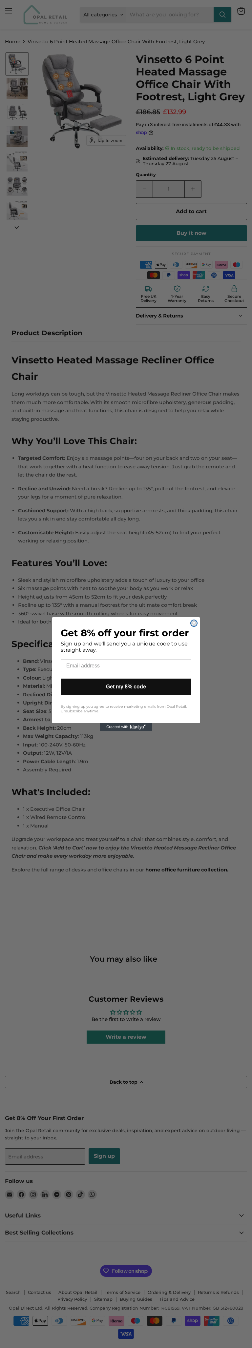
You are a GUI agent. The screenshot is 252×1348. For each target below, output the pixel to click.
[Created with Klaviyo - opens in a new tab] (126, 727)
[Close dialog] (194, 623)
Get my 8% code (126, 686)
